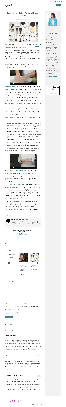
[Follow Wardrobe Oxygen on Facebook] (12, 401)
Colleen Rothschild (9, 215)
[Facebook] (62, 1)
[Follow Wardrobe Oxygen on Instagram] (10, 401)
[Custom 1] (60, 1)
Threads (21, 223)
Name (7, 303)
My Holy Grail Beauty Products (12, 256)
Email (26, 303)
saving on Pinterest (28, 223)
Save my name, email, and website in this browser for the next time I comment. (22, 306)
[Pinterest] (53, 1)
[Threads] (64, 1)
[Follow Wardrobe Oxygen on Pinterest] (20, 401)
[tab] (21, 274)
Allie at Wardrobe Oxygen (14, 375)
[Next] (37, 263)
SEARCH (58, 4)
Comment (7, 285)
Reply (39, 336)
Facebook (17, 223)
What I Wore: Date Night (35, 241)
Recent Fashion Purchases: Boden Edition (13, 241)
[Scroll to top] (64, 404)
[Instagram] (51, 1)
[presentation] (23, 257)
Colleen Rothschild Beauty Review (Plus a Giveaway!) (34, 266)
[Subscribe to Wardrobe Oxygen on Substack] (18, 401)
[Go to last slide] (9, 263)
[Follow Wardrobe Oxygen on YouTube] (16, 401)
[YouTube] (55, 1)
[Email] (57, 1)
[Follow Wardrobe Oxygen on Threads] (14, 401)
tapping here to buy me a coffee (21, 221)
